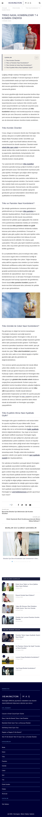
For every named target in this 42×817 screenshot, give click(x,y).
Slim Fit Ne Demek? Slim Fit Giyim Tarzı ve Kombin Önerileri (19, 737)
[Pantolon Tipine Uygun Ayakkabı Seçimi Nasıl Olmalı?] (8, 638)
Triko (3, 756)
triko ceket (25, 397)
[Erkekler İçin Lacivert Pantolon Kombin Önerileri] (8, 620)
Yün (3, 779)
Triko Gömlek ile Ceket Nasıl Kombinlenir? (19, 65)
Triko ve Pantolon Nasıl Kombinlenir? (17, 63)
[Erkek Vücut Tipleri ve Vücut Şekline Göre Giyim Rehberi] (8, 587)
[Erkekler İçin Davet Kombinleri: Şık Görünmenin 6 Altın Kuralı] (21, 544)
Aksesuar (4, 793)
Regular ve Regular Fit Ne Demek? (12, 732)
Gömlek (4, 766)
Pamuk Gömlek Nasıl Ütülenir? (25, 595)
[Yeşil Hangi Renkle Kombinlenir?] (8, 671)
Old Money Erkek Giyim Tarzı (10, 727)
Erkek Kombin (16, 8)
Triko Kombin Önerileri (13, 60)
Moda (3, 747)
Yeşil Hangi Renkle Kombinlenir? (26, 668)
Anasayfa (4, 8)
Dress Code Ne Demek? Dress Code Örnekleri (15, 718)
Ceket (3, 770)
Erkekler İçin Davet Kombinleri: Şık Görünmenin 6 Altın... (21, 558)
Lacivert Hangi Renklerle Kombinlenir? (27, 657)
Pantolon (4, 761)
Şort (3, 775)
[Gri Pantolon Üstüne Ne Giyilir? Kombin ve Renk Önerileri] (8, 649)
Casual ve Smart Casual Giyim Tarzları (13, 713)
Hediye (4, 789)
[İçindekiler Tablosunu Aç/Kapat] (35, 57)
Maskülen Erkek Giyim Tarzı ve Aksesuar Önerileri (16, 723)
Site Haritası (5, 804)
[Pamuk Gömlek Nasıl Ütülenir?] (8, 598)
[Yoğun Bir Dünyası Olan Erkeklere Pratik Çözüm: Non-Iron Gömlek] (8, 609)
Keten (3, 752)
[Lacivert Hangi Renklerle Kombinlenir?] (8, 660)
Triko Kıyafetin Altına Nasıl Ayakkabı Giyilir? (19, 67)
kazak (29, 354)
